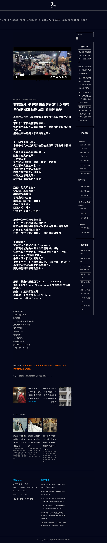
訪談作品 (83, 213)
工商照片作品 (85, 232)
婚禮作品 (37, 20)
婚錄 (26, 376)
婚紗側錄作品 (85, 191)
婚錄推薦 (32, 376)
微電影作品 (84, 218)
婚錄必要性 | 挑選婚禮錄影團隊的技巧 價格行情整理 (45, 365)
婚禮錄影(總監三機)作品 (30, 100)
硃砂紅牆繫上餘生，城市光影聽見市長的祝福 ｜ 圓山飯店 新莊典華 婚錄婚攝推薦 (84, 113)
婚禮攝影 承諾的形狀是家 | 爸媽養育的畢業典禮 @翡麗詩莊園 (19, 395)
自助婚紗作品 (85, 186)
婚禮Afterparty (47, 376)
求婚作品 (83, 209)
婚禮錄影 (22, 376)
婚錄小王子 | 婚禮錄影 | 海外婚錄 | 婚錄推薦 (18, 20)
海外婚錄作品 (85, 173)
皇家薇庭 (39, 376)
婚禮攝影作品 (85, 161)
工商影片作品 (85, 228)
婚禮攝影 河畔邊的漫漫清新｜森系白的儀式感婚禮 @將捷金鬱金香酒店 (49, 395)
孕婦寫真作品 (85, 195)
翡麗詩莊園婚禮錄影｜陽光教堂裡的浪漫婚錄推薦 (84, 70)
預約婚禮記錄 (22, 369)
